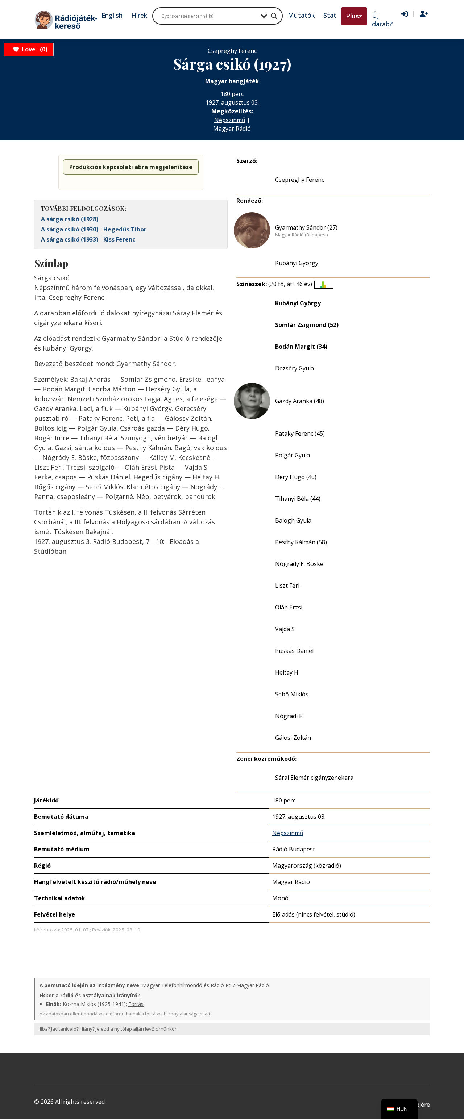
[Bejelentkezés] (404, 14)
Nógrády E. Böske (299, 564)
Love (33, 49)
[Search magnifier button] (274, 16)
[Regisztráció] (424, 14)
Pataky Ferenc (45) (300, 433)
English (112, 15)
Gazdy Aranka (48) (299, 401)
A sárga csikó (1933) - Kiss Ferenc (88, 239)
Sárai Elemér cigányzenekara (314, 777)
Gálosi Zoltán (293, 738)
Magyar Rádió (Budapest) (301, 235)
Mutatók (301, 15)
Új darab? (382, 19)
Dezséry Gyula (294, 368)
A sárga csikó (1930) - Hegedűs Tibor (93, 229)
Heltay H (286, 672)
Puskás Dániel (294, 651)
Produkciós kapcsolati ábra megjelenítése (130, 167)
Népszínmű (229, 120)
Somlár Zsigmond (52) (307, 325)
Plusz (354, 16)
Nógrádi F (288, 716)
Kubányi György (296, 263)
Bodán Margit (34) (301, 347)
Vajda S (285, 629)
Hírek (139, 15)
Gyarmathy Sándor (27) (306, 227)
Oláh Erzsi (288, 607)
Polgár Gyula (292, 455)
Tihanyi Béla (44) (297, 499)
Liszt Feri (287, 586)
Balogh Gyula (293, 520)
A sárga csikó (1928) (69, 219)
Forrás (136, 1004)
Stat (329, 15)
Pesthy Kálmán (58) (301, 542)
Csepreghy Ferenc (299, 180)
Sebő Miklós (291, 694)
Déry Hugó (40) (295, 477)
